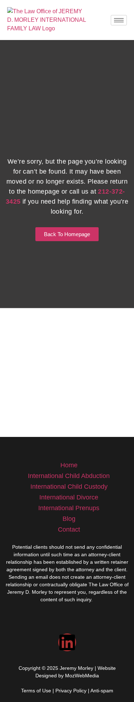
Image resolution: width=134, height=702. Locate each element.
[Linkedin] (67, 642)
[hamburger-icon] (119, 20)
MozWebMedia (82, 675)
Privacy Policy (70, 690)
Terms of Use (36, 690)
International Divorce (68, 497)
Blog (69, 518)
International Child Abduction (69, 475)
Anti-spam (101, 690)
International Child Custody (69, 486)
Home (69, 465)
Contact (69, 529)
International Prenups (68, 508)
